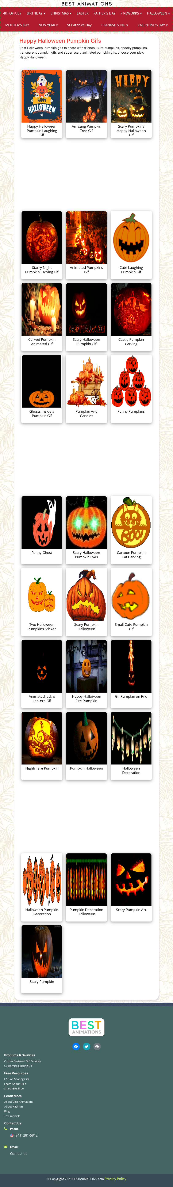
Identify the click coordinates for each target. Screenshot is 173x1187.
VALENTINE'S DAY (151, 25)
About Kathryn (13, 1106)
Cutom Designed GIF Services (22, 1061)
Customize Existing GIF (18, 1066)
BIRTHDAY (34, 13)
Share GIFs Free (14, 1088)
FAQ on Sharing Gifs (16, 1079)
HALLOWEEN (157, 13)
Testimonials (12, 1116)
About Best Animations (18, 1102)
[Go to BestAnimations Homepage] (86, 3)
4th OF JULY (12, 13)
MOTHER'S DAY (17, 25)
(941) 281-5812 (26, 1135)
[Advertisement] (86, 174)
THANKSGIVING (113, 25)
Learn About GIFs (15, 1084)
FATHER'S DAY (104, 13)
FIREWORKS (130, 13)
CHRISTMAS (59, 13)
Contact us (18, 1153)
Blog (7, 1111)
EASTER (83, 13)
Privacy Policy (115, 1178)
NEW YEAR (47, 25)
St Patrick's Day (79, 25)
